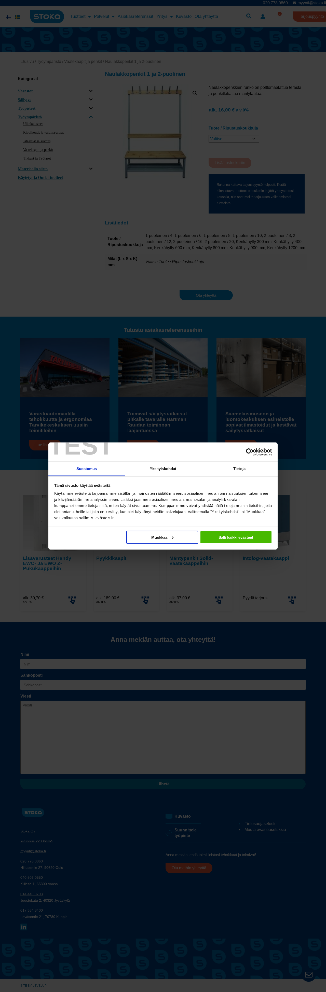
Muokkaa (159, 537)
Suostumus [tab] (86, 468)
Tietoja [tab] (239, 468)
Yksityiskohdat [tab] (163, 468)
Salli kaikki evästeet (236, 537)
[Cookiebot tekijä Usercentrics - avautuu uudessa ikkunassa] (249, 452)
